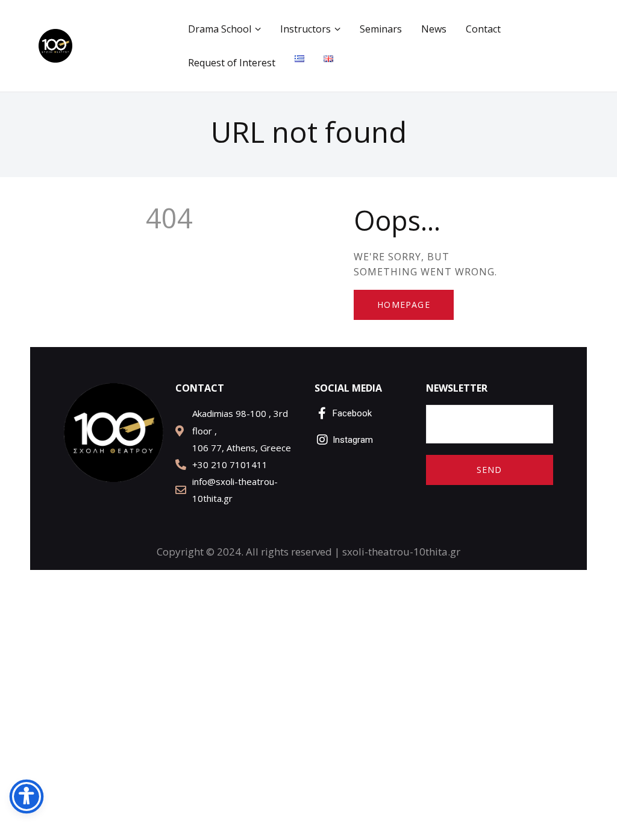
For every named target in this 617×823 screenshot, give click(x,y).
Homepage (403, 304)
